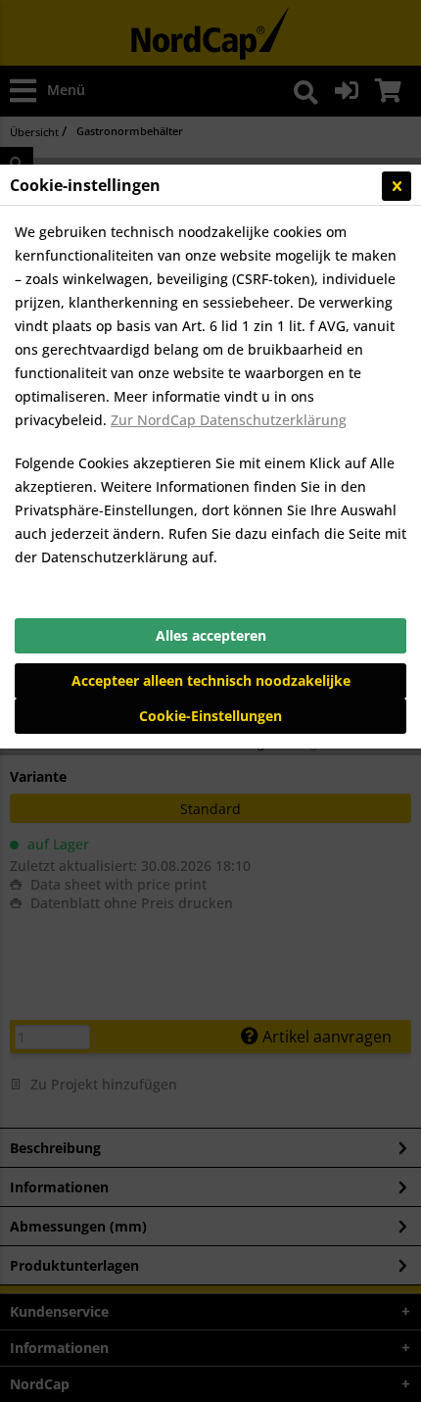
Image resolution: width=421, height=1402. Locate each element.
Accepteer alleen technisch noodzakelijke (211, 680)
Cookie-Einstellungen (210, 715)
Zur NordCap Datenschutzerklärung (229, 420)
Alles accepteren (211, 635)
